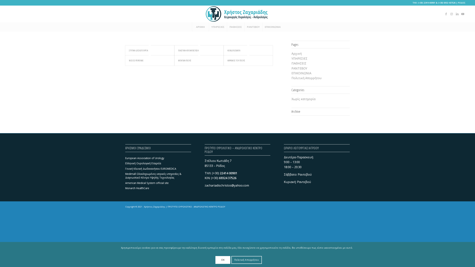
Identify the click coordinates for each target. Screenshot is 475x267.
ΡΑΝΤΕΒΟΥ (299, 68)
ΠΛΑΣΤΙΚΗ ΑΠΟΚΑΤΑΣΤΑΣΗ (188, 50)
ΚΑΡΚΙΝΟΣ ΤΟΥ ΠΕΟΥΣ (236, 60)
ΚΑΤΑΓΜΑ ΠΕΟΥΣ (184, 60)
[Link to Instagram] (451, 14)
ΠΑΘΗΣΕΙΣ (298, 63)
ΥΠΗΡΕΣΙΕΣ (299, 59)
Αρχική (296, 54)
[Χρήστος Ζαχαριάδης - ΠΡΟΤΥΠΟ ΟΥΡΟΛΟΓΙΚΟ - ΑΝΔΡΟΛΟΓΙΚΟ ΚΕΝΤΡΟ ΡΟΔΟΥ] (237, 14)
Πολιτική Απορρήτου (306, 78)
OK (223, 259)
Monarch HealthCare (137, 188)
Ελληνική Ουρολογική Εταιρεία (143, 163)
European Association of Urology (144, 158)
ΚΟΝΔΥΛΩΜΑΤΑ (233, 50)
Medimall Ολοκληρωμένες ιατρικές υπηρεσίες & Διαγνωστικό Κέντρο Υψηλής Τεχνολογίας (153, 175)
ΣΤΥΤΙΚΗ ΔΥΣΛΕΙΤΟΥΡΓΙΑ (138, 50)
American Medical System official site (147, 183)
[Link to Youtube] (463, 14)
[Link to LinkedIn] (457, 14)
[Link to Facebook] (446, 14)
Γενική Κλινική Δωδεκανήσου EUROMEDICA (150, 168)
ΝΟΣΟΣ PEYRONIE (136, 60)
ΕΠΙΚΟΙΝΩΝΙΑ (301, 73)
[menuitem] (200, 27)
